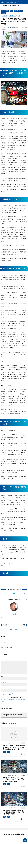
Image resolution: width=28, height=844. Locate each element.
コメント (4, 659)
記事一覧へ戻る (14, 629)
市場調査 (3, 13)
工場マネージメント (18, 10)
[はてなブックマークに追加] (13, 593)
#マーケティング (12, 15)
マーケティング (5, 10)
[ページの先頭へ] (25, 840)
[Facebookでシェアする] (8, 593)
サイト (2, 688)
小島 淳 (14, 614)
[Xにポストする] (3, 593)
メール (3, 682)
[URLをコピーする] (24, 593)
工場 (11, 10)
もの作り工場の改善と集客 (11, 5)
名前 (3, 676)
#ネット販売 (4, 15)
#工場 (19, 15)
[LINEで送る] (19, 593)
